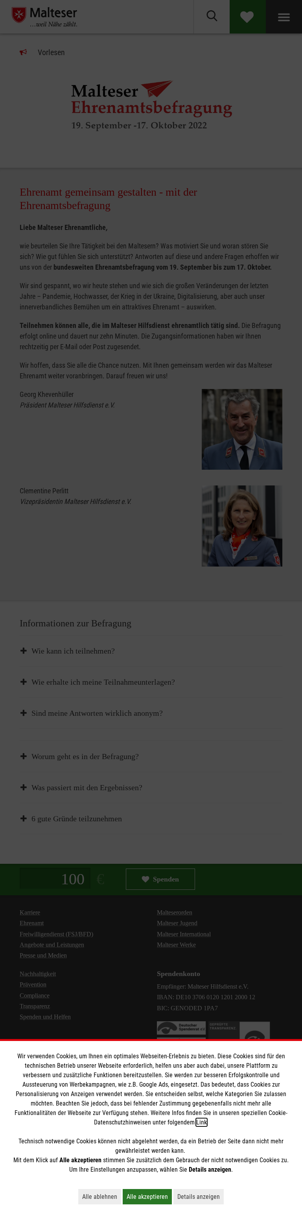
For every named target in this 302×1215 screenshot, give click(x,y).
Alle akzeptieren (149, 1196)
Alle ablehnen (101, 1196)
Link (201, 1122)
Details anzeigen (200, 1196)
